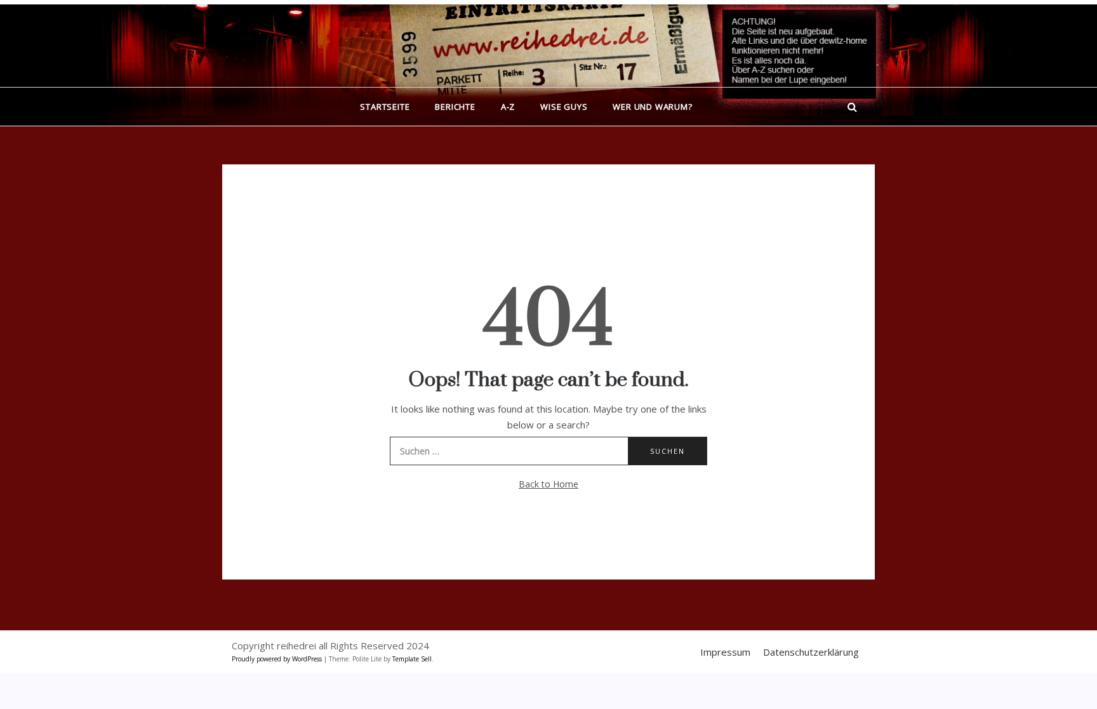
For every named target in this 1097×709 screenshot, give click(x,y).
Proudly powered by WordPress (278, 658)
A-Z (508, 106)
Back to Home (548, 484)
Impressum (725, 652)
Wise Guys (563, 106)
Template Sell (412, 658)
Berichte (455, 106)
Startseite (384, 106)
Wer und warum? (652, 106)
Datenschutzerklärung (811, 652)
